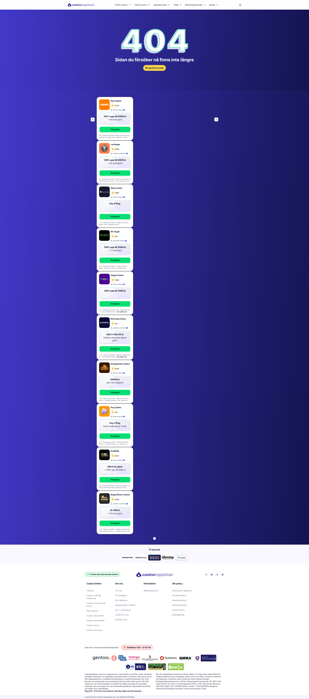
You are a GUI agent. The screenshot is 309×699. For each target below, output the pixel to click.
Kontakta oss (121, 619)
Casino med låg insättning (94, 597)
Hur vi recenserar (123, 610)
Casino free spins (94, 630)
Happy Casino (117, 275)
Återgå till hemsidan (154, 68)
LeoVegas (115, 144)
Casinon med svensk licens (96, 604)
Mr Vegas (115, 231)
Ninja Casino (116, 188)
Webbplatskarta (151, 590)
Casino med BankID (96, 620)
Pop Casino (116, 407)
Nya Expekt (116, 101)
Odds (176, 5)
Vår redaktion (121, 600)
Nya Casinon (92, 611)
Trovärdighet (121, 595)
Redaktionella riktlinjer (125, 605)
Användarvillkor (179, 595)
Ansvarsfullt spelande (182, 590)
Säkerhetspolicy (179, 600)
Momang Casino (118, 319)
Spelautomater (160, 5)
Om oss (118, 590)
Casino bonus (140, 5)
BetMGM (115, 451)
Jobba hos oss (122, 614)
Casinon (90, 590)
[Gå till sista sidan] (93, 119)
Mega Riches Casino (120, 494)
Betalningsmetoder (193, 5)
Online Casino (121, 5)
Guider (212, 5)
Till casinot (114, 129)
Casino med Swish (95, 615)
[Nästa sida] (216, 119)
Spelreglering (178, 614)
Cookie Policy (178, 610)
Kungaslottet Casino (120, 364)
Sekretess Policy (179, 605)
